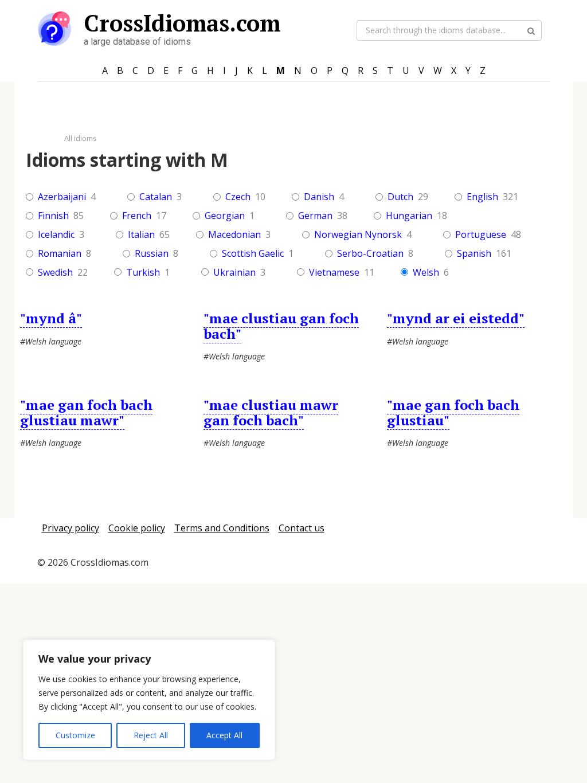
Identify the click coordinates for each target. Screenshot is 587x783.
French (136, 216)
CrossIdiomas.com (182, 22)
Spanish (474, 254)
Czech (238, 197)
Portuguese (480, 235)
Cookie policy (136, 528)
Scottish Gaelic (253, 254)
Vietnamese (334, 273)
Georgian (225, 216)
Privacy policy (70, 528)
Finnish (53, 216)
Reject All (151, 735)
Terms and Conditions (221, 528)
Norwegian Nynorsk (358, 235)
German (315, 216)
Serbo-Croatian (370, 254)
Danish (319, 197)
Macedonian (234, 235)
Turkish (143, 273)
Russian (152, 254)
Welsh (426, 273)
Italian (141, 235)
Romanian (59, 254)
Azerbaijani (62, 197)
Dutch (400, 197)
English (482, 197)
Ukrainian (234, 273)
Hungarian (409, 216)
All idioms (80, 138)
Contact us (301, 528)
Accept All (224, 735)
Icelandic (56, 235)
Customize (75, 735)
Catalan (155, 197)
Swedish (55, 273)
